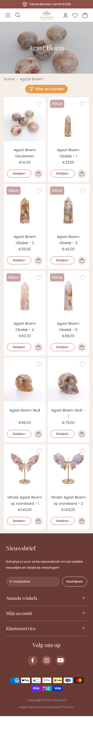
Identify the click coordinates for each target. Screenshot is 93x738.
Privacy (68, 707)
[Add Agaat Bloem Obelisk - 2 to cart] (38, 260)
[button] (8, 15)
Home (9, 79)
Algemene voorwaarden (39, 707)
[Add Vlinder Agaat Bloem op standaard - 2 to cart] (82, 521)
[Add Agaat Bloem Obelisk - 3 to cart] (82, 260)
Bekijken (19, 173)
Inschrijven (74, 581)
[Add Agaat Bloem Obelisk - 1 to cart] (82, 174)
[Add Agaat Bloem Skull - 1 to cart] (82, 434)
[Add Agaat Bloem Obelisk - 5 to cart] (82, 347)
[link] (33, 660)
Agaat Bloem (31, 79)
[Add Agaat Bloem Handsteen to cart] (38, 174)
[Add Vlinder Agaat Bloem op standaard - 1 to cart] (38, 521)
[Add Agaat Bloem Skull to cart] (38, 434)
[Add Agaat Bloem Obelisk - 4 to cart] (38, 347)
